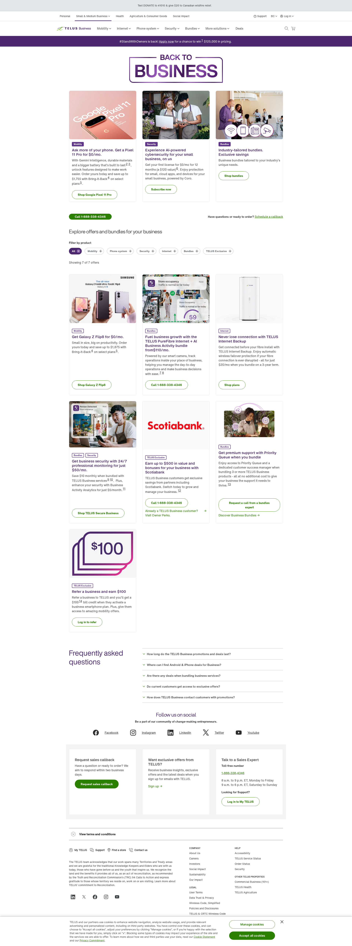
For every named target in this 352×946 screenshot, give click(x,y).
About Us (194, 853)
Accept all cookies (252, 935)
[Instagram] (107, 897)
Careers (194, 858)
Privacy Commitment (92, 940)
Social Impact (181, 16)
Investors (194, 864)
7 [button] (160, 373)
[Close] (282, 922)
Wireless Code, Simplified (204, 903)
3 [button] (129, 164)
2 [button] (127, 164)
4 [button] (108, 177)
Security (240, 869)
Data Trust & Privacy (201, 898)
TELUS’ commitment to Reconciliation (91, 885)
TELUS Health (243, 887)
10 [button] (111, 479)
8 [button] (163, 373)
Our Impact (196, 880)
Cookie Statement (204, 936)
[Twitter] (85, 897)
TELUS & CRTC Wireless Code (207, 914)
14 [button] (80, 601)
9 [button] (108, 479)
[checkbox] (75, 251)
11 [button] (124, 488)
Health (120, 16)
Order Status (242, 864)
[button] (104, 28)
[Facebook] (96, 897)
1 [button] (202, 40)
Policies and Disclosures (204, 908)
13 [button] (229, 484)
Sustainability (197, 874)
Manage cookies (252, 924)
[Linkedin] (74, 897)
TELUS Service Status (248, 858)
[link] (239, 28)
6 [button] (177, 168)
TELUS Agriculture (246, 892)
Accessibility (242, 853)
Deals (239, 28)
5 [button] (81, 182)
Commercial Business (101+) (252, 882)
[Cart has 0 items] (293, 28)
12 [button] (179, 490)
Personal (65, 16)
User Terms (196, 892)
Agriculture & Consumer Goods (148, 16)
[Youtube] (118, 897)
